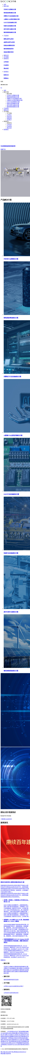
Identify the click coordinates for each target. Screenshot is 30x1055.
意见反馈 (16, 979)
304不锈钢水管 (21, 1033)
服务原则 (6, 979)
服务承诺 (11, 979)
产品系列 (6, 35)
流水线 (18, 1041)
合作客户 (9, 119)
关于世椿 (6, 57)
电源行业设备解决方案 (13, 103)
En (1, 87)
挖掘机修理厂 (4, 1038)
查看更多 (3, 960)
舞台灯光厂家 (6, 1041)
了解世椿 (3, 819)
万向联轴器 (23, 1041)
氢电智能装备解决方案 (13, 106)
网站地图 (3, 1053)
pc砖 (21, 1034)
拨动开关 (26, 1036)
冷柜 (23, 1044)
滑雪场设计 (11, 1038)
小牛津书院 (10, 1031)
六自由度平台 (10, 1044)
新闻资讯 (6, 58)
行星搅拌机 (13, 1039)
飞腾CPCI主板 (8, 1034)
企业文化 (9, 116)
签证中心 (25, 1034)
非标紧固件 (23, 1031)
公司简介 (9, 114)
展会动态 (9, 128)
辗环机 (22, 1043)
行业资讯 (9, 126)
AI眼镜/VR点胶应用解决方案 (14, 100)
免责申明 (8, 1053)
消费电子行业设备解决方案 (14, 98)
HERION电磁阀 (16, 1043)
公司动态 (9, 124)
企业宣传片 (9, 819)
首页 (5, 4)
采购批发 (6, 1036)
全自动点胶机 (8, 1043)
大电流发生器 (6, 1039)
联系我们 (6, 71)
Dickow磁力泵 (20, 1039)
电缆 (15, 1038)
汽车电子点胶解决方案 (13, 95)
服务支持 (6, 55)
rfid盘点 (10, 1033)
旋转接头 (26, 1043)
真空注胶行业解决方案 (13, 105)
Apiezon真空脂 (18, 1044)
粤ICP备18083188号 (6, 1052)
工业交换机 (5, 1033)
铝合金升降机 (20, 1036)
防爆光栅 (14, 1033)
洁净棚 (26, 1039)
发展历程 (9, 118)
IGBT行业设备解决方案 (13, 101)
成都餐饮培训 (13, 1036)
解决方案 (6, 6)
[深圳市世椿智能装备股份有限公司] (8, 1)
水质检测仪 (4, 1044)
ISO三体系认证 (16, 1034)
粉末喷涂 (19, 1038)
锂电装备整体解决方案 (13, 97)
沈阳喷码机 (13, 1041)
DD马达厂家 (16, 1031)
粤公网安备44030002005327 (18, 1052)
